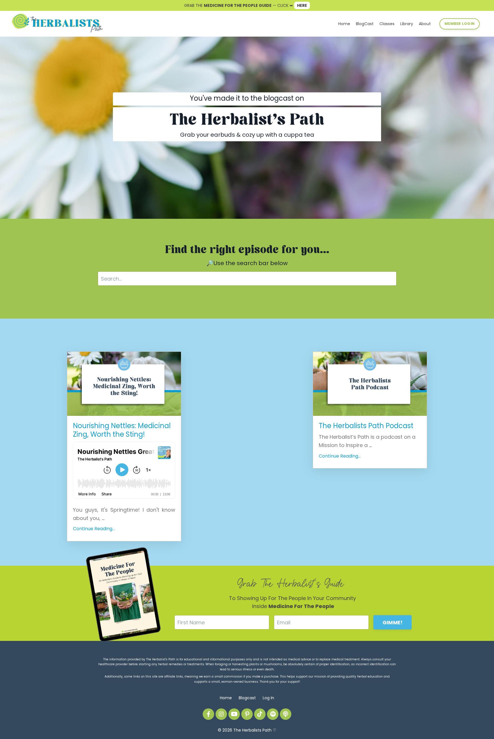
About (425, 24)
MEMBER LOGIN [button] (460, 23)
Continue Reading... (94, 528)
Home (344, 24)
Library (406, 24)
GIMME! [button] (393, 622)
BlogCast (365, 24)
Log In (268, 698)
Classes (387, 24)
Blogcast (247, 698)
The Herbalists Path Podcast (366, 426)
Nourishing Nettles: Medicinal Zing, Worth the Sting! (122, 430)
